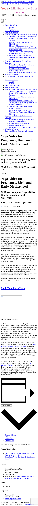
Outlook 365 (9, 439)
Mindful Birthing (23, 476)
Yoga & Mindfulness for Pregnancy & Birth (18, 345)
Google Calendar (10, 435)
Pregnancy (32, 476)
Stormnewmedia (29, 504)
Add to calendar (6, 405)
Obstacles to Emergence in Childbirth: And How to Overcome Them (19, 454)
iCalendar (8, 437)
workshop (25, 478)
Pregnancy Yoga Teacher (13, 478)
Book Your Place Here (13, 288)
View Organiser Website (13, 499)
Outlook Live (9, 441)
